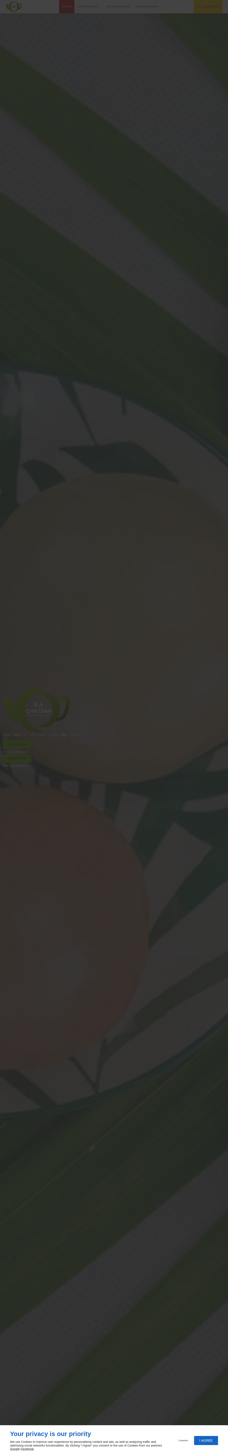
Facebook (27, 1449)
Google (15, 1449)
